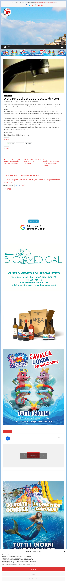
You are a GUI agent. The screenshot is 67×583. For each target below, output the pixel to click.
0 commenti (24, 101)
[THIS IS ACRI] (5, 47)
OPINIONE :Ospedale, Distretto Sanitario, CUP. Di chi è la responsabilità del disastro (32, 181)
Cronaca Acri (8, 95)
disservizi (35, 101)
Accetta (33, 569)
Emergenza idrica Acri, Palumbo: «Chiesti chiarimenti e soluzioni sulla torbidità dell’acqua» (51, 162)
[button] (64, 551)
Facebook (7, 431)
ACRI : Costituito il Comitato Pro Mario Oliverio (22, 175)
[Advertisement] (33, 32)
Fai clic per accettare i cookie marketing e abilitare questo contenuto (33, 456)
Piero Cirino (16, 101)
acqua (31, 101)
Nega (33, 574)
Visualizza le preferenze (33, 579)
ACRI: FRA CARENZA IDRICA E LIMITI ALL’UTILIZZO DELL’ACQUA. (32, 161)
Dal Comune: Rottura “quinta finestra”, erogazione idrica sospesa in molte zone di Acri (12, 161)
